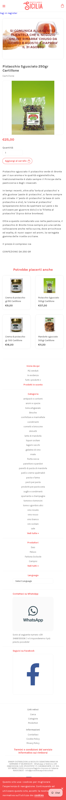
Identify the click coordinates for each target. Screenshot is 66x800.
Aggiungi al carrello (16, 161)
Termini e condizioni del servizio (33, 749)
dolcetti (33, 431)
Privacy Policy (33, 743)
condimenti (33, 422)
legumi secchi (33, 445)
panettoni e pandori (33, 463)
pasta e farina (33, 477)
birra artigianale (33, 408)
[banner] (33, 672)
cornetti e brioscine (33, 426)
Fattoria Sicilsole (33, 556)
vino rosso (33, 514)
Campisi (33, 561)
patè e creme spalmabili (33, 473)
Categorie (33, 718)
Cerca (33, 714)
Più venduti (33, 370)
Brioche (33, 412)
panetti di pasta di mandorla (33, 468)
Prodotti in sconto (33, 384)
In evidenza (33, 375)
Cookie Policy (33, 739)
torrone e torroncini (33, 500)
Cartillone (8, 75)
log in (4, 13)
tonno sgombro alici (33, 505)
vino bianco (33, 519)
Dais (33, 547)
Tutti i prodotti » (33, 380)
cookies (39, 795)
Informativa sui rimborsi (33, 752)
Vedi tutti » (33, 566)
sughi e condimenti (33, 491)
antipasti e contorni (33, 398)
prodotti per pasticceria (33, 486)
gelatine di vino (33, 450)
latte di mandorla (33, 436)
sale (33, 528)
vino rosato (33, 510)
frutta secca (33, 459)
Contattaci (33, 734)
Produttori (33, 723)
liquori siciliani (33, 440)
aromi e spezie (33, 403)
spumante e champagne (33, 496)
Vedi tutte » (33, 533)
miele (33, 454)
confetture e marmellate (33, 417)
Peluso (33, 552)
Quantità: (8, 147)
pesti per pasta (33, 482)
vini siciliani (33, 524)
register (12, 13)
